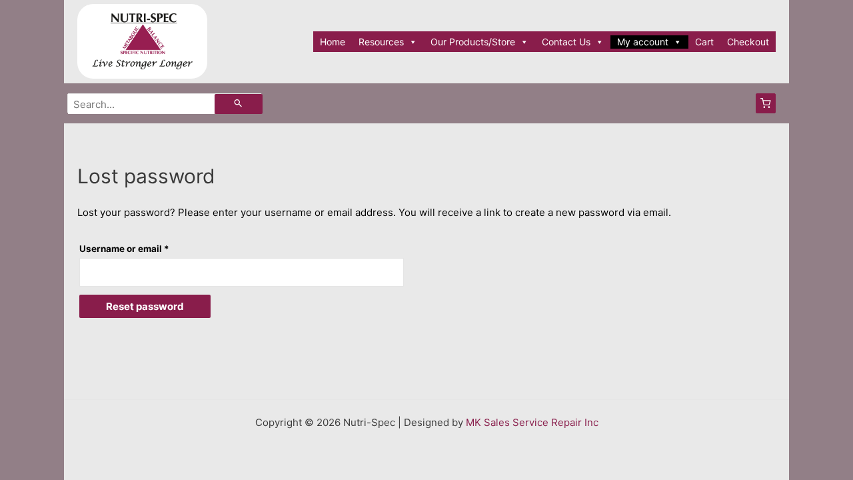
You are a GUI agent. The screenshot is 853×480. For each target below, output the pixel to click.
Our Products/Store (472, 41)
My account (642, 41)
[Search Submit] (239, 104)
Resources (381, 41)
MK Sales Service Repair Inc (532, 422)
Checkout (748, 41)
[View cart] (766, 103)
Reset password (145, 306)
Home (332, 41)
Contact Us (566, 41)
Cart (704, 41)
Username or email (144, 248)
